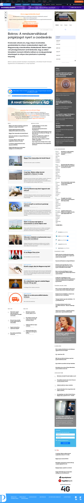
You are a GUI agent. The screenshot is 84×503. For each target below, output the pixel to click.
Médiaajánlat (22, 497)
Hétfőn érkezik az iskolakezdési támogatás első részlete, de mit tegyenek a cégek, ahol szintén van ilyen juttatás (65, 255)
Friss (44, 4)
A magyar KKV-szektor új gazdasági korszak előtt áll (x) (64, 417)
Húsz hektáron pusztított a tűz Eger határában (65, 363)
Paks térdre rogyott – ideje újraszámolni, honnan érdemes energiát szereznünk (15, 313)
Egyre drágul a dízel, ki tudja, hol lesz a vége (41, 141)
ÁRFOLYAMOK (78, 1)
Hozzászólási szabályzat (55, 497)
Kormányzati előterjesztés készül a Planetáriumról (39, 129)
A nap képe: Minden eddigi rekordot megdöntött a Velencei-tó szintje (16, 140)
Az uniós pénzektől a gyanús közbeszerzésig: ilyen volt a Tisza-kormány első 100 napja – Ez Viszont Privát (42, 133)
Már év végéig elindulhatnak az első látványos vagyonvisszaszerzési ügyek (65, 350)
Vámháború (18, 4)
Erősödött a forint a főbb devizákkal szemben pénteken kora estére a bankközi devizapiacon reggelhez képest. (65, 141)
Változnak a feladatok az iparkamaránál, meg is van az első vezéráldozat (37, 238)
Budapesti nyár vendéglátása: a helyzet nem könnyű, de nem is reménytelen (65, 294)
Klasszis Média (24, 498)
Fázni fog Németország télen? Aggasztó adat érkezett (37, 189)
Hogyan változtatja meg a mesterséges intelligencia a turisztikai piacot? (17, 148)
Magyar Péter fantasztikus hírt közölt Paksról (18, 133)
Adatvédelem (43, 497)
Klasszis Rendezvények (36, 4)
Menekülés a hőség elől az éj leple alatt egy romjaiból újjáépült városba (65, 463)
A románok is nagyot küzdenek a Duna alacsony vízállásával (17, 144)
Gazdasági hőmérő (8, 7)
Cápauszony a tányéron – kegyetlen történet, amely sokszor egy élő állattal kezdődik (65, 311)
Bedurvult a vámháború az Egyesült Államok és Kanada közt (18, 136)
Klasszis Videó (26, 4)
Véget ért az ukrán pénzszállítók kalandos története (36, 296)
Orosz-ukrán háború (65, 13)
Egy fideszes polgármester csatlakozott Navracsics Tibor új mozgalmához (40, 136)
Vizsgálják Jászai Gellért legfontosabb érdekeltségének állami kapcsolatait (67, 199)
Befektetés (48, 4)
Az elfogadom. (63, 440)
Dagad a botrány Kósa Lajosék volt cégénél (14, 328)
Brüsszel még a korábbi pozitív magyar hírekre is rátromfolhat (15, 321)
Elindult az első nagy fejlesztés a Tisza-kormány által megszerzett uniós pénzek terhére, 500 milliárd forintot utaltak (64, 266)
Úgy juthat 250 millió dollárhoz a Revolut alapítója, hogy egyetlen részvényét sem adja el (68, 166)
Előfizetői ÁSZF (67, 497)
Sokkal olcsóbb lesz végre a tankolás (31, 325)
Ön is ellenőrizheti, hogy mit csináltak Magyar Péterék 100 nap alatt (37, 282)
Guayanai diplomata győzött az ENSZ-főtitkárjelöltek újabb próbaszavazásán (17, 130)
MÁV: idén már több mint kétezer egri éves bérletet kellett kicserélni (64, 359)
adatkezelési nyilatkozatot (61, 440)
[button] (70, 4)
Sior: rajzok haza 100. (60, 354)
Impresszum (13, 497)
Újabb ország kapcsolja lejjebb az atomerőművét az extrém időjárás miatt (35, 222)
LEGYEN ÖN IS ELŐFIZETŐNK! (30, 110)
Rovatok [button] (52, 4)
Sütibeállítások (14, 498)
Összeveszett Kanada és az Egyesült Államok (65, 260)
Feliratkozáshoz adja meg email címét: (62, 432)
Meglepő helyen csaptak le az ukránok (64, 126)
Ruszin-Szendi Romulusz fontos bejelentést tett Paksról (41, 144)
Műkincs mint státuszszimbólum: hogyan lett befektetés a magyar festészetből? (18, 126)
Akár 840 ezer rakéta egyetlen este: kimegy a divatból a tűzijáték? (67, 153)
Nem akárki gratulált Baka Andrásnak (15, 334)
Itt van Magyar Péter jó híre (32, 252)
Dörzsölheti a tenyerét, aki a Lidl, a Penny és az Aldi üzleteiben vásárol (31, 319)
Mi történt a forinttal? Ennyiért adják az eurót (31, 312)
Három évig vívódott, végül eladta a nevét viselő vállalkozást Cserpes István (68, 183)
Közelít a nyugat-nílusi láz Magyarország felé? (37, 266)
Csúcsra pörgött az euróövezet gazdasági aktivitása (36, 205)
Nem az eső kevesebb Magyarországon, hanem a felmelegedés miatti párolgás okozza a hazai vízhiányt (65, 272)
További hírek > (59, 225)
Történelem (36, 95)
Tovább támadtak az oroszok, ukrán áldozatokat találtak (39, 126)
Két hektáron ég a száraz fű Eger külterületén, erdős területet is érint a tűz (65, 368)
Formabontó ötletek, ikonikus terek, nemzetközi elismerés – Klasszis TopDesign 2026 (65, 305)
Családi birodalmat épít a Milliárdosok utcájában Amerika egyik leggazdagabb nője (67, 212)
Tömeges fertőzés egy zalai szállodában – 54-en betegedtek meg (65, 300)
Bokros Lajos (24, 95)
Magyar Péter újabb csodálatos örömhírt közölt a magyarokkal (40, 139)
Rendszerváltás (30, 95)
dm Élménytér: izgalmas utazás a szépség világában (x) (65, 333)
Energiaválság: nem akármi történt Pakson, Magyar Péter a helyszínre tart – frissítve (66, 395)
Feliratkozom (65, 443)
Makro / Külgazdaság (14, 30)
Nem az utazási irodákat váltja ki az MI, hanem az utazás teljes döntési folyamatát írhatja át (65, 289)
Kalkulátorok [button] (59, 4)
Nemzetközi (58, 123)
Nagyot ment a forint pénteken (65, 137)
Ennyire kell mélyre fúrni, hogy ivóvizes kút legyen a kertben (31, 332)
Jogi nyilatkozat (33, 497)
